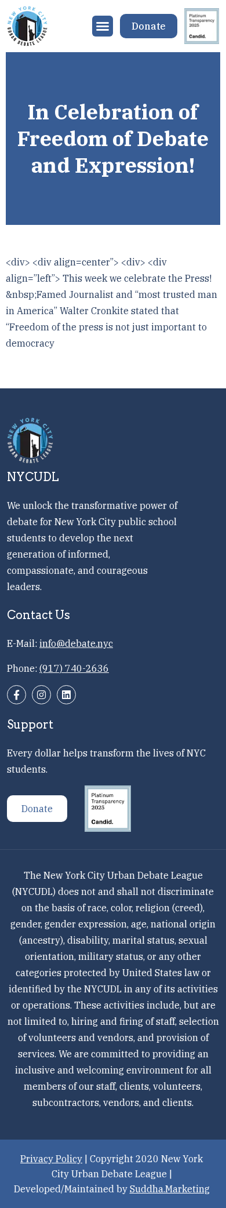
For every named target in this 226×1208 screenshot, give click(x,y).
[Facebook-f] (16, 694)
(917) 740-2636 (74, 668)
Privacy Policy (51, 1159)
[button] (102, 26)
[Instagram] (41, 694)
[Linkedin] (66, 694)
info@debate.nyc (76, 643)
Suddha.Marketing (170, 1189)
